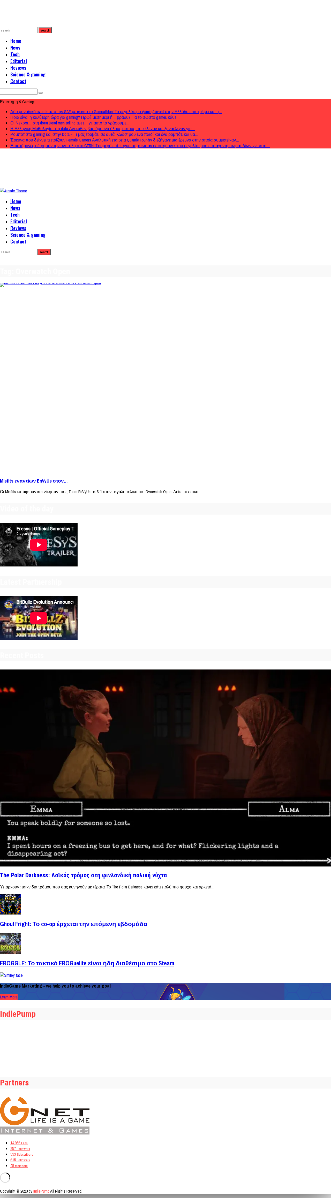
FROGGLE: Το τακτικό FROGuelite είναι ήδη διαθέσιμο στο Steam (87, 963)
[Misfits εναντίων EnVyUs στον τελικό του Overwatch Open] (165, 378)
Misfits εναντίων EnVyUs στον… (34, 481)
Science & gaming (28, 74)
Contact (18, 81)
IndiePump (41, 1191)
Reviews (18, 67)
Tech (15, 54)
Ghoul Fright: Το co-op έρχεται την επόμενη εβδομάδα (73, 924)
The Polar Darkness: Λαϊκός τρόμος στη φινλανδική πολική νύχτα (83, 875)
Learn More (9, 997)
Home (15, 40)
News (15, 47)
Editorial (18, 61)
